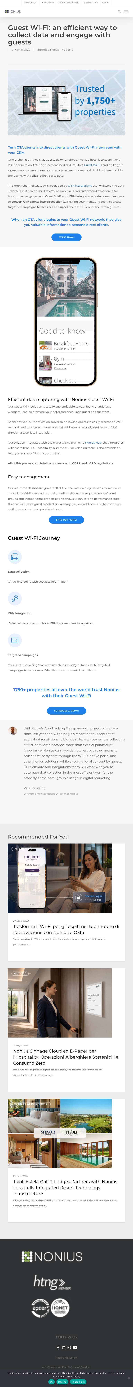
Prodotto (67, 49)
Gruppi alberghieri (31, 1104)
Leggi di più (78, 1381)
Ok (51, 1381)
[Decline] (128, 1378)
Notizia (55, 49)
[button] (126, 11)
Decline (62, 1381)
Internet (43, 49)
